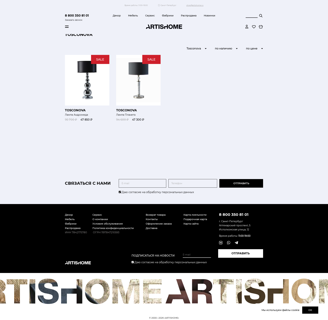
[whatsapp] (228, 242)
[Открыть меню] (67, 27)
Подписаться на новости (153, 255)
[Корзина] (261, 26)
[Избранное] (254, 26)
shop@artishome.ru (194, 5)
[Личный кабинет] (247, 26)
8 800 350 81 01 (77, 15)
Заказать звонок (73, 20)
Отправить (241, 183)
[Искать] (261, 16)
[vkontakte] (220, 242)
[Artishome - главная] (164, 26)
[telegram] (236, 242)
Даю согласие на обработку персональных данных (157, 192)
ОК (310, 310)
